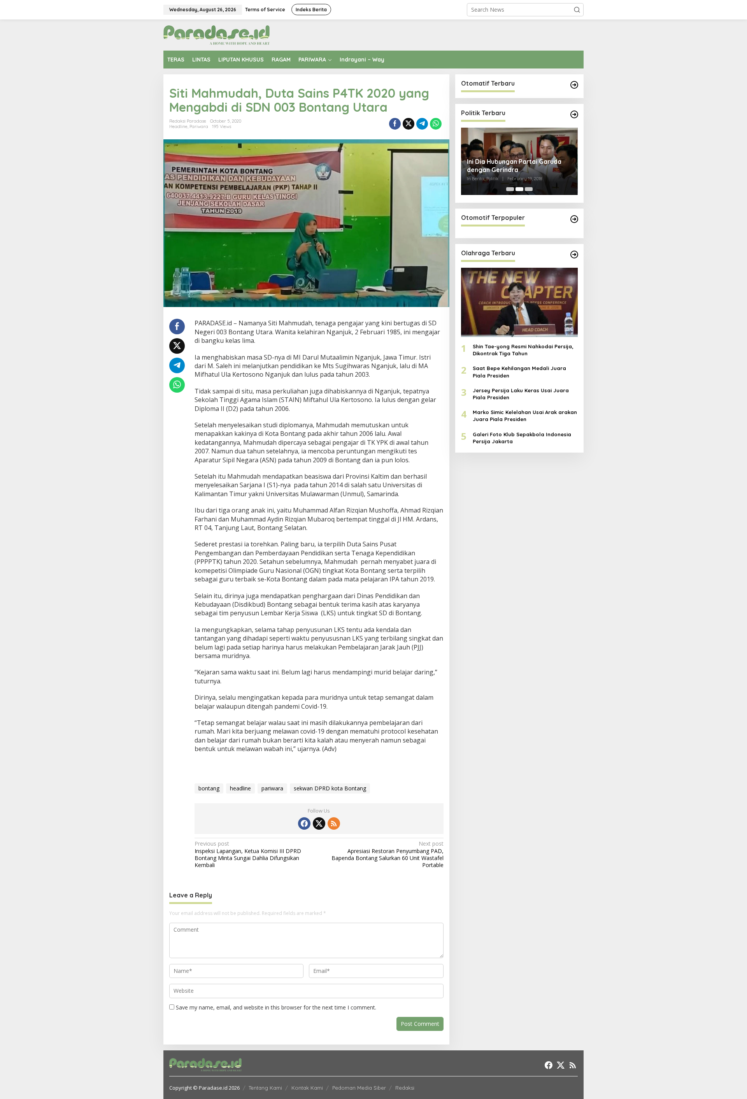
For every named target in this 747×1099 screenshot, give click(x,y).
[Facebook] (304, 823)
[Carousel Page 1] (510, 189)
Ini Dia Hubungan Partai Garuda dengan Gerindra (514, 166)
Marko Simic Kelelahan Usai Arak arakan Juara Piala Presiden (525, 416)
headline (240, 788)
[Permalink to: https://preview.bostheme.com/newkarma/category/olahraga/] (574, 254)
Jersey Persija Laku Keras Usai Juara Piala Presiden (521, 393)
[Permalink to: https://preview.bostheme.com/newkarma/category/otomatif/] (574, 85)
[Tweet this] (408, 124)
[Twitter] (319, 823)
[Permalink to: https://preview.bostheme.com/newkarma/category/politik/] (574, 114)
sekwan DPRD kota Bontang (330, 788)
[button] (577, 9)
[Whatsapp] (436, 124)
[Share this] (395, 124)
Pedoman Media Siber (359, 1088)
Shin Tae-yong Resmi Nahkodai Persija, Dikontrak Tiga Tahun (523, 350)
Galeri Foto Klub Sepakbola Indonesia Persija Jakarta (522, 437)
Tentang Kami (265, 1088)
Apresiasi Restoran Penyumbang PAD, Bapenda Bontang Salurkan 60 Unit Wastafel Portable (387, 854)
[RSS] (334, 823)
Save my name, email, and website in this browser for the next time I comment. (276, 1007)
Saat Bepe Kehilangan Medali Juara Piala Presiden (519, 372)
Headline (178, 126)
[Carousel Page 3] (529, 189)
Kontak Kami (307, 1088)
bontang (208, 788)
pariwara (272, 788)
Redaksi (404, 1088)
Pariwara (198, 126)
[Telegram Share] (422, 124)
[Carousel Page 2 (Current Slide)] (519, 189)
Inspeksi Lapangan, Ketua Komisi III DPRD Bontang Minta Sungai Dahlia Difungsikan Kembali (248, 854)
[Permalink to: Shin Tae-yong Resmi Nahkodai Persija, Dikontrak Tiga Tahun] (519, 302)
